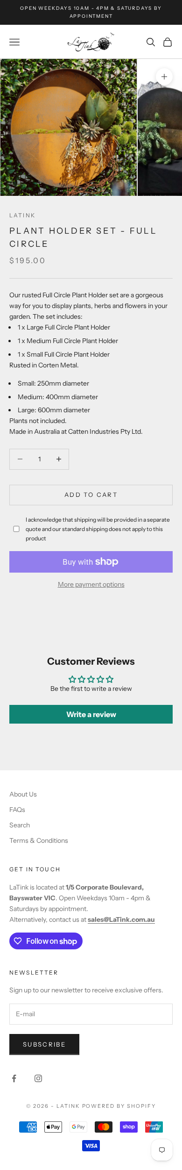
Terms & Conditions (38, 840)
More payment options (91, 584)
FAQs (17, 809)
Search (19, 825)
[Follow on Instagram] (38, 1078)
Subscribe (44, 1044)
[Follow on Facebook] (14, 1078)
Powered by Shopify (119, 1106)
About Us (23, 794)
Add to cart (91, 494)
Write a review (91, 714)
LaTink (22, 215)
